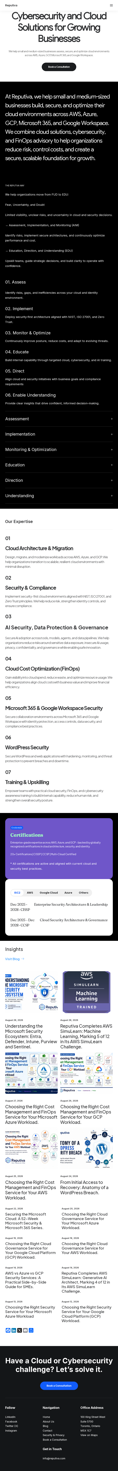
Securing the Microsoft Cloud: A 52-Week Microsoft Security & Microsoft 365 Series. (25, 1221)
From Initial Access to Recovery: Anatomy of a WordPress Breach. (84, 1187)
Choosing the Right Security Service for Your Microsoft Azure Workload (30, 1311)
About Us (48, 1421)
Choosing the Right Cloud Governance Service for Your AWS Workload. (84, 1248)
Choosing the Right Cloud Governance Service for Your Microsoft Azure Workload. (84, 1221)
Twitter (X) (11, 1426)
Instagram (11, 1430)
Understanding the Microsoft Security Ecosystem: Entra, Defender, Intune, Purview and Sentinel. (31, 1036)
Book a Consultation (55, 1439)
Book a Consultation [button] (59, 66)
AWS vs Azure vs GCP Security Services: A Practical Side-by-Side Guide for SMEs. (25, 1280)
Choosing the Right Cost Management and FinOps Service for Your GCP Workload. (85, 1114)
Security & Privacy (53, 1435)
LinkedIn (10, 1416)
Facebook (11, 1421)
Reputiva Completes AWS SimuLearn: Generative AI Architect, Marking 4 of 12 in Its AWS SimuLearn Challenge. (86, 1282)
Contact (47, 1430)
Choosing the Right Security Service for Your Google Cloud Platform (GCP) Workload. (87, 1314)
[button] (111, 5)
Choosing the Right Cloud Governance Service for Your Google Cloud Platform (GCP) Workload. (30, 1250)
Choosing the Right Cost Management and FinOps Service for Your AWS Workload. (30, 1189)
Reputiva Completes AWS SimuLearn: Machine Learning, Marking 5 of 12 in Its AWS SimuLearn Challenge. (86, 1036)
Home (46, 1416)
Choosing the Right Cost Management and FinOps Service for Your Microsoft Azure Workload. (31, 1114)
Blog (45, 1426)
